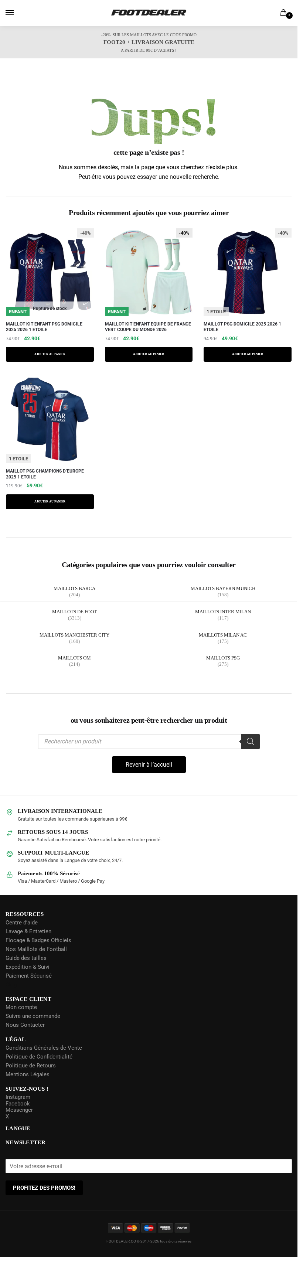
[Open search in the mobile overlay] (149, 741)
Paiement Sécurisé (29, 975)
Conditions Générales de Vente (44, 1047)
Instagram (18, 1097)
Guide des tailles (26, 957)
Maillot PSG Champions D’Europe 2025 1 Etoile (45, 474)
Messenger (19, 1110)
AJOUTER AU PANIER (50, 354)
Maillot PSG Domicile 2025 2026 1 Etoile (242, 327)
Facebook (18, 1103)
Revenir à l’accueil (149, 764)
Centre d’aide (22, 922)
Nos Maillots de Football (36, 948)
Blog (11, 984)
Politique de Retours (31, 1065)
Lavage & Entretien (28, 931)
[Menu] (17, 12)
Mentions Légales (28, 1074)
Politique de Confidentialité (39, 1056)
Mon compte (21, 1007)
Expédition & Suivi (28, 966)
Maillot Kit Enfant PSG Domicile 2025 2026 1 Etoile (44, 327)
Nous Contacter (25, 1025)
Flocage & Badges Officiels (38, 940)
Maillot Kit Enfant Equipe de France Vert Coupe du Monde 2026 (148, 327)
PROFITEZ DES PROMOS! (44, 1188)
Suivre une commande (33, 1016)
